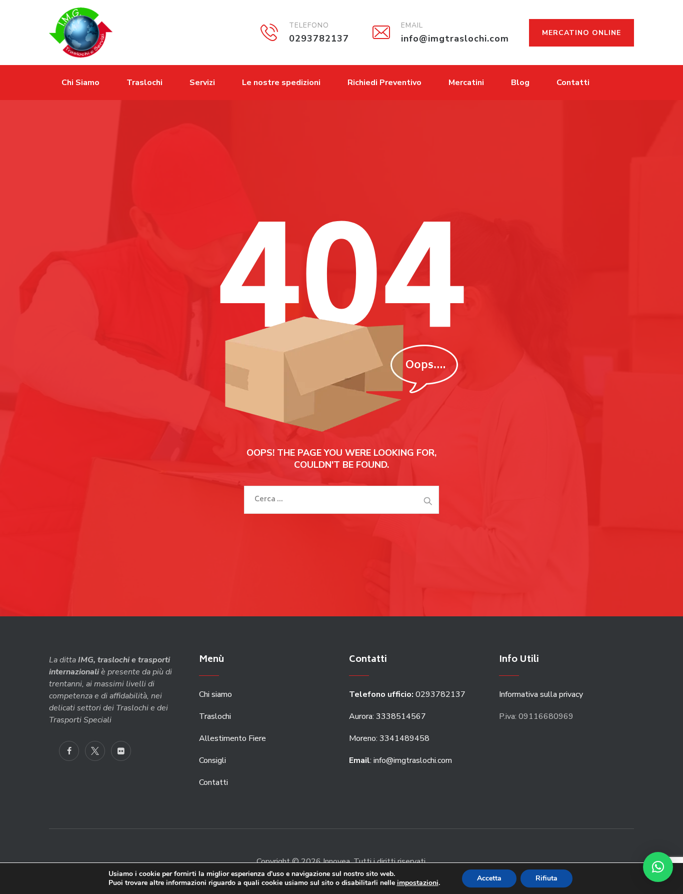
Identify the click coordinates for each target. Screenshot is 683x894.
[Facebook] (69, 751)
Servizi (202, 82)
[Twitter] (95, 751)
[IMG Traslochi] (80, 32)
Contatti (573, 82)
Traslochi (144, 82)
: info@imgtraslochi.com (400, 760)
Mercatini (466, 82)
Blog (520, 82)
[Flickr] (121, 751)
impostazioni (417, 882)
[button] (658, 867)
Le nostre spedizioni (281, 82)
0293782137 (408, 694)
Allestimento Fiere (232, 738)
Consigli (212, 760)
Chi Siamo (81, 82)
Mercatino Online (581, 33)
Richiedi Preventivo (385, 82)
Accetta (489, 878)
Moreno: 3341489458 (390, 738)
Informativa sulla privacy (541, 694)
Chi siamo (215, 694)
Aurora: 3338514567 (387, 716)
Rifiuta (547, 878)
